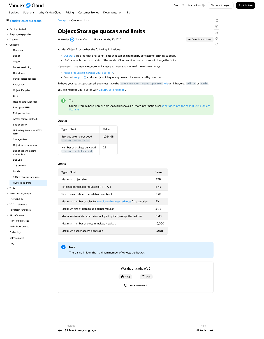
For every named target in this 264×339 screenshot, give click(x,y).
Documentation (112, 12)
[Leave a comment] (216, 44)
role (165, 83)
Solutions (28, 12)
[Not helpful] (216, 38)
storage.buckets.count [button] (77, 151)
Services (14, 12)
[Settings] (216, 26)
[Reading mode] (216, 20)
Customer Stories (88, 12)
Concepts (63, 20)
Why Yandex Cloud (50, 12)
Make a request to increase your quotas (87, 72)
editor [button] (191, 83)
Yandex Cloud (82, 39)
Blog (129, 12)
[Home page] (28, 5)
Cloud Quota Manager (112, 89)
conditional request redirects (114, 201)
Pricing (70, 12)
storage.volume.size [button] (75, 140)
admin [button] (204, 83)
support (79, 77)
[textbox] (179, 5)
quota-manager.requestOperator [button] (141, 83)
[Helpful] (216, 32)
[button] (196, 5)
